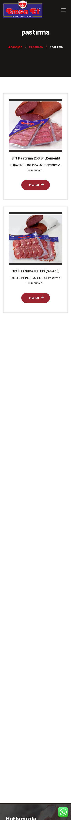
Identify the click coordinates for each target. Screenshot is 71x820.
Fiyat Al (34, 129)
